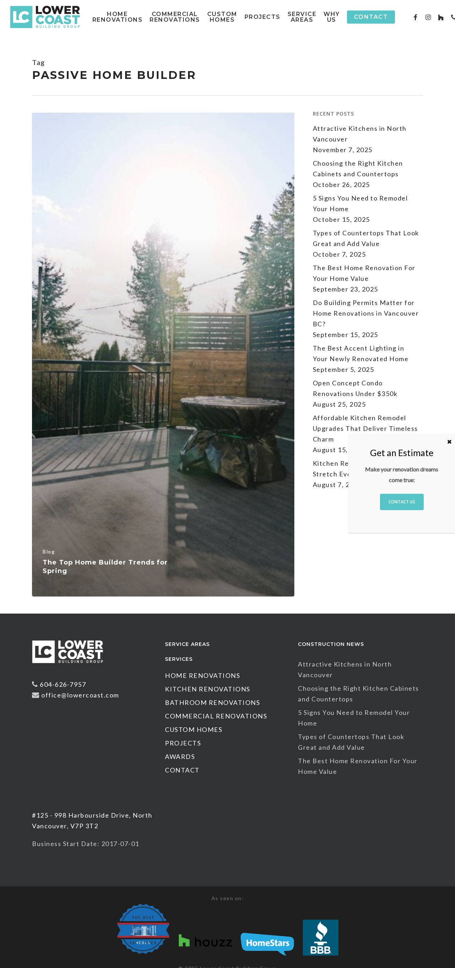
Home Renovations (202, 675)
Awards (180, 756)
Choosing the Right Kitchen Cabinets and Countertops (358, 168)
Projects (183, 743)
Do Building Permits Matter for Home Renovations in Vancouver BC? (366, 313)
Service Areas (187, 644)
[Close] (449, 441)
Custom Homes (193, 729)
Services (179, 659)
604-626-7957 (63, 684)
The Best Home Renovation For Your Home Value (364, 273)
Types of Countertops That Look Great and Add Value (366, 238)
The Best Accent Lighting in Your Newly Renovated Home (361, 353)
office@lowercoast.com (80, 695)
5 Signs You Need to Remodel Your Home (360, 203)
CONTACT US (402, 502)
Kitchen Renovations (207, 689)
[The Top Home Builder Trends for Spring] (163, 355)
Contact (182, 770)
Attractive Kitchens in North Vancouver (360, 133)
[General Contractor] (67, 666)
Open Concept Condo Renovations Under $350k (355, 388)
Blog (49, 552)
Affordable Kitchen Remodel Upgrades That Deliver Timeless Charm (365, 428)
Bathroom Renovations (212, 702)
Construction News (331, 644)
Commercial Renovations (216, 716)
